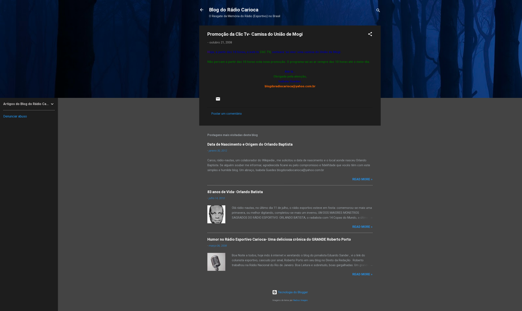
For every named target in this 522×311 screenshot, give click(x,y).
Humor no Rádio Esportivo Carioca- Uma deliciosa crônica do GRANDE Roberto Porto (279, 239)
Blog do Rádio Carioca (233, 10)
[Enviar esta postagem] (218, 100)
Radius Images (300, 300)
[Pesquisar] (378, 11)
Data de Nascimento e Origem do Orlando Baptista (250, 144)
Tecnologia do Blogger (292, 292)
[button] (370, 35)
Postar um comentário (226, 113)
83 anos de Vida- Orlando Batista (235, 192)
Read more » (362, 179)
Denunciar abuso (15, 116)
